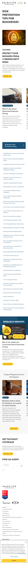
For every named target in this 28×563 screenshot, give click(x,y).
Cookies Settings (14, 556)
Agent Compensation (7, 527)
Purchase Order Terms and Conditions (10, 529)
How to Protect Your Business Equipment (13, 304)
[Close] (26, 542)
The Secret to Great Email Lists (11, 255)
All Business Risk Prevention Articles (10, 145)
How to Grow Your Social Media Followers (14, 207)
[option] (12, 108)
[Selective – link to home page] (9, 3)
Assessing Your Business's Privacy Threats (13, 164)
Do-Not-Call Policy (6, 521)
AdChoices (4, 519)
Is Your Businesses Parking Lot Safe (12, 220)
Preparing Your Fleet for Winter (11, 300)
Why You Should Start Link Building (12, 216)
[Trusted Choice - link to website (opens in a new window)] (6, 502)
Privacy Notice (5, 511)
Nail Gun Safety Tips (8, 296)
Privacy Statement (22, 553)
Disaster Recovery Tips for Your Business (13, 186)
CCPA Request (5, 513)
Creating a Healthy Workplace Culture (12, 183)
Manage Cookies (6, 515)
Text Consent (5, 525)
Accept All (14, 560)
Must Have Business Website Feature (12, 231)
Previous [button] (14, 336)
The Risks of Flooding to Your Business (13, 173)
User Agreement (5, 523)
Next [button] (22, 336)
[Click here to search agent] (21, 465)
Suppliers (4, 507)
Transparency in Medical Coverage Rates (11, 535)
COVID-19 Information (7, 509)
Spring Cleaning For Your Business (12, 270)
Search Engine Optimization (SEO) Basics (13, 252)
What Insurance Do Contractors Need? (13, 289)
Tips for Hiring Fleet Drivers (10, 279)
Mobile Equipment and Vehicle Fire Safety (13, 227)
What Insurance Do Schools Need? (12, 292)
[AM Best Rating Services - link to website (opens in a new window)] (15, 502)
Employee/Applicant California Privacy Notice (12, 517)
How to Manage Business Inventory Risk (13, 224)
